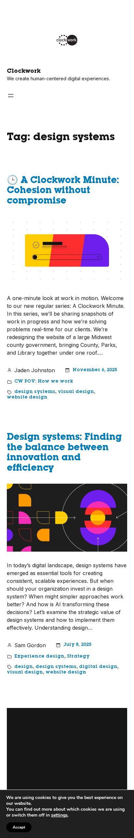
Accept (19, 827)
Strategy (78, 656)
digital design (98, 667)
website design (27, 397)
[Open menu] (11, 95)
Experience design (39, 656)
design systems (34, 392)
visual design (76, 392)
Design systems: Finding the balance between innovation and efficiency (64, 453)
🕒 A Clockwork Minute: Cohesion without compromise (63, 191)
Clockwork (24, 71)
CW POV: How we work (43, 381)
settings (59, 815)
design (23, 667)
